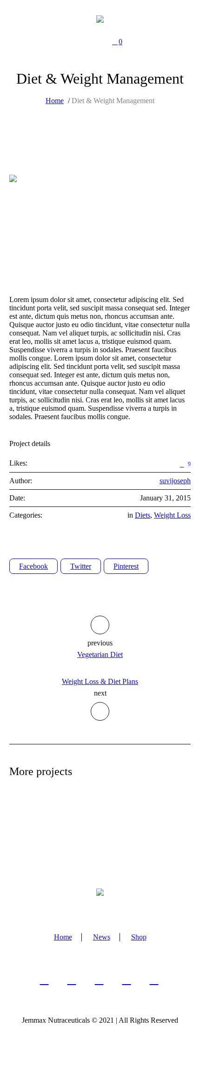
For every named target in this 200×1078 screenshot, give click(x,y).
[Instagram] (99, 979)
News (101, 937)
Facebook (33, 566)
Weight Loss (172, 515)
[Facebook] (44, 979)
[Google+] (71, 979)
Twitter (80, 566)
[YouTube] (154, 979)
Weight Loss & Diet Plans (100, 681)
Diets (142, 515)
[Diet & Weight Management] (100, 226)
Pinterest (126, 566)
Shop (139, 937)
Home (55, 101)
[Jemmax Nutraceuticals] (100, 18)
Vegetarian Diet (100, 654)
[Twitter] (126, 979)
